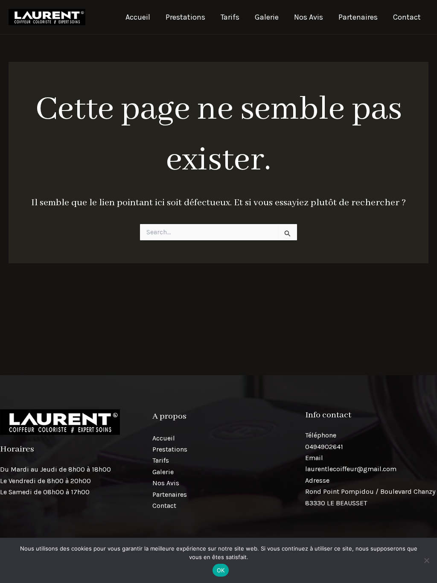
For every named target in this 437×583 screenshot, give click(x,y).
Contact (407, 17)
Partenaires (358, 17)
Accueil (137, 17)
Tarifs (230, 17)
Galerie (267, 17)
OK (221, 570)
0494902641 (324, 447)
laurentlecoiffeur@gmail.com (350, 469)
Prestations (185, 17)
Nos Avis (308, 17)
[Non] (426, 560)
